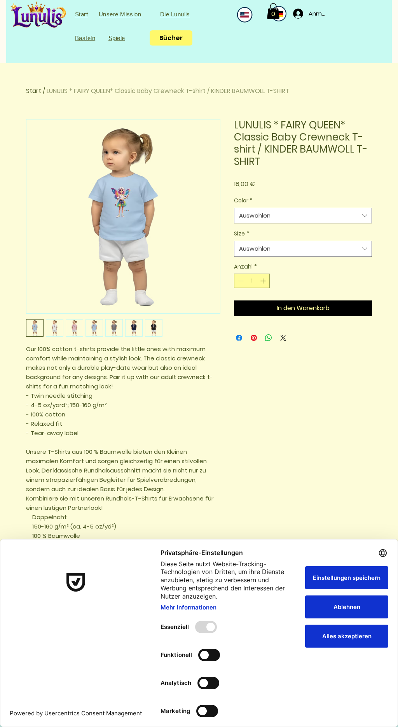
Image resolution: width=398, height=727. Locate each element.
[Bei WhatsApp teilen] (268, 337)
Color (243, 200)
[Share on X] (283, 337)
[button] (273, 11)
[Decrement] (240, 281)
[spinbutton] (252, 281)
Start (33, 90)
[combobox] (303, 216)
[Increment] (264, 281)
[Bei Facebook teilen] (239, 337)
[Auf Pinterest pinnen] (253, 337)
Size (241, 233)
